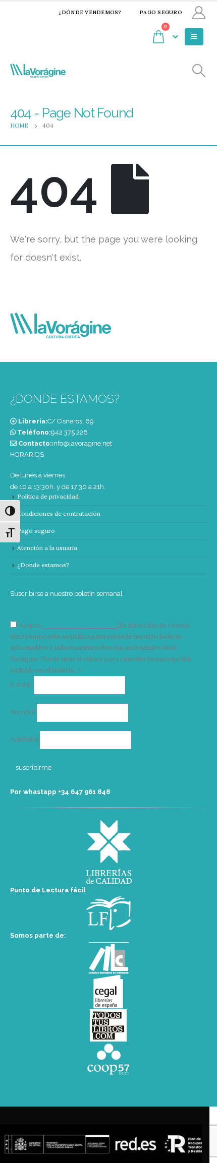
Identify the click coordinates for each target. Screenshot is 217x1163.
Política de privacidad (48, 496)
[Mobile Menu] (194, 36)
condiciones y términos (80, 625)
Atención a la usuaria (47, 548)
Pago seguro (160, 12)
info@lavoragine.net (82, 443)
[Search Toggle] (199, 70)
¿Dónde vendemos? (90, 12)
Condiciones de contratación (58, 513)
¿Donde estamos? (43, 565)
